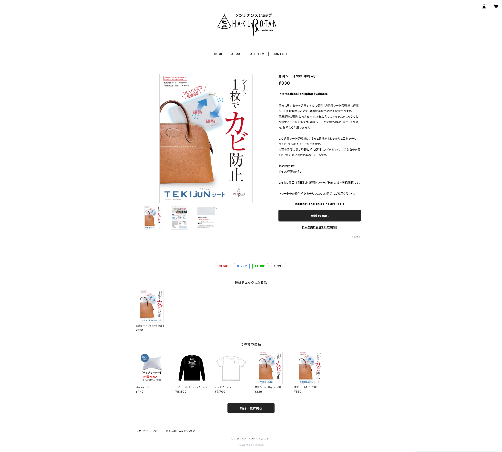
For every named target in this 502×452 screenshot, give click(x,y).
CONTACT (280, 54)
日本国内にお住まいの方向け (319, 227)
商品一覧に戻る (251, 408)
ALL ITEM (257, 54)
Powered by (246, 444)
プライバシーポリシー (148, 430)
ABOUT (236, 54)
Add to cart (320, 216)
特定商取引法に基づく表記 (180, 430)
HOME (218, 54)
